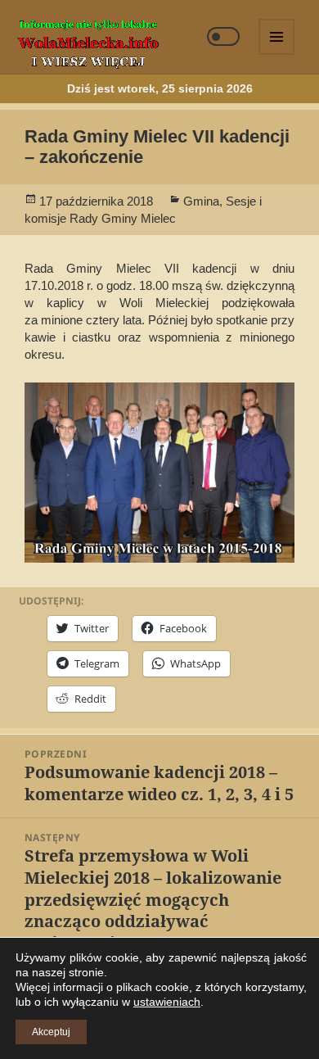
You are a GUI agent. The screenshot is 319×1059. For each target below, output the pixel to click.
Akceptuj (51, 1032)
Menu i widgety (277, 54)
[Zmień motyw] (223, 36)
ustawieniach (166, 1001)
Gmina (201, 201)
